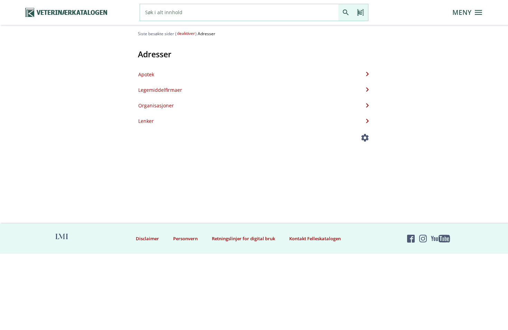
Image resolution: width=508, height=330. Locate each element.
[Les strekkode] (360, 12)
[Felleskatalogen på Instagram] (423, 238)
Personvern (185, 238)
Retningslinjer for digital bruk (243, 238)
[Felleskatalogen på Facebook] (411, 238)
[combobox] (239, 12)
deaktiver (186, 33)
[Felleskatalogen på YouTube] (440, 238)
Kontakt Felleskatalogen (315, 238)
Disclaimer (147, 238)
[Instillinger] (365, 139)
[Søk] (345, 12)
